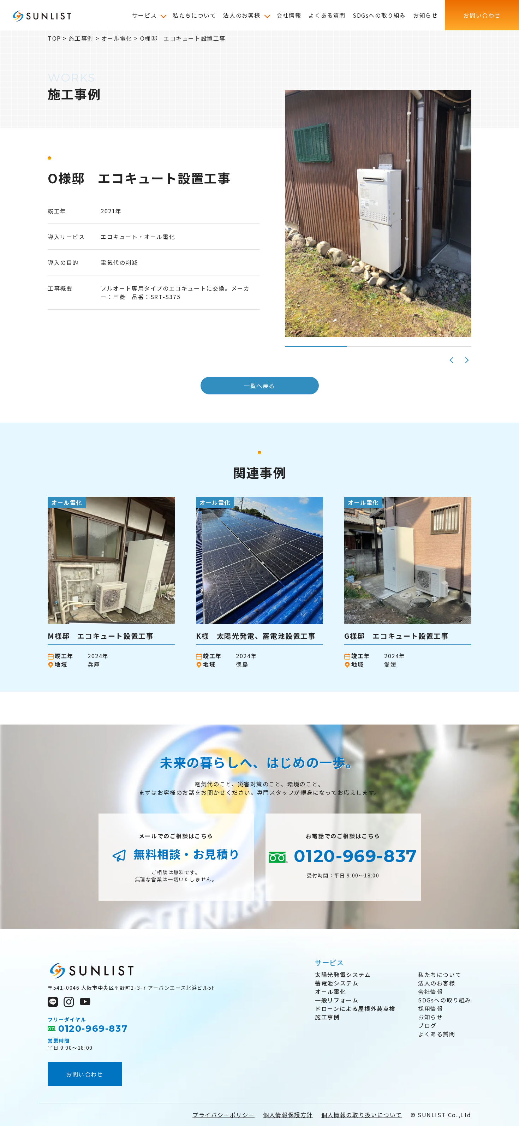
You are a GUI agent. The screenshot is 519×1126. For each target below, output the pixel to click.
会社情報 (430, 991)
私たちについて (439, 974)
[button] (452, 360)
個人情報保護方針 (288, 1114)
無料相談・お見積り (185, 854)
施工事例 (327, 1017)
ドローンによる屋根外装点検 (355, 1008)
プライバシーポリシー (223, 1114)
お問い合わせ (84, 1074)
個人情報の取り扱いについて (361, 1114)
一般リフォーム (336, 1000)
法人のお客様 (436, 983)
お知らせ (430, 1017)
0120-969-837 (352, 856)
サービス (329, 963)
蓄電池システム (336, 983)
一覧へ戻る (259, 385)
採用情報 (430, 1008)
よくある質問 (436, 1034)
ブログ (427, 1025)
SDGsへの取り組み (444, 1000)
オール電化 (330, 991)
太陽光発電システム (343, 974)
